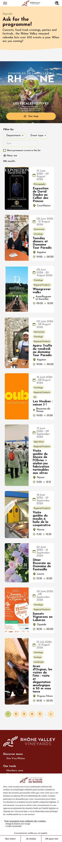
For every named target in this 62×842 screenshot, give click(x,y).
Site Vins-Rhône (15, 758)
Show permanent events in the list (24, 150)
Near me (12, 155)
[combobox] (14, 135)
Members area (14, 770)
